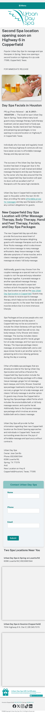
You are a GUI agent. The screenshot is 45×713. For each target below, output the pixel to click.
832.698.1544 (30, 702)
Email (10, 522)
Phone (10, 507)
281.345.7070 (18, 702)
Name (10, 492)
